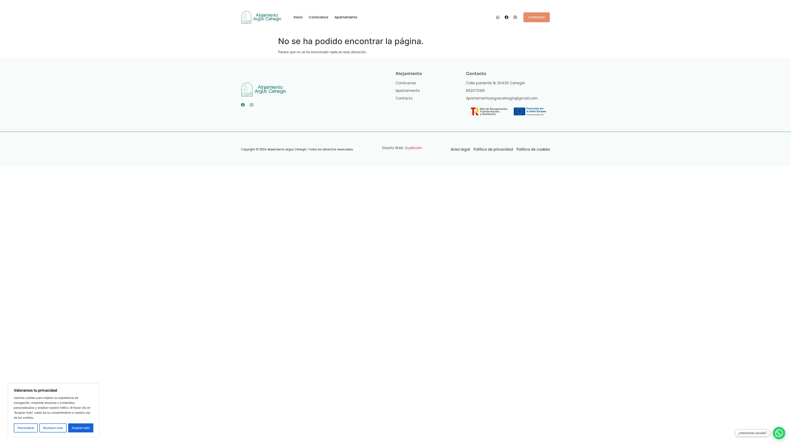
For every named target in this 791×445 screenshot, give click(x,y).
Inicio (298, 17)
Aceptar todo (81, 428)
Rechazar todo (53, 428)
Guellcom (413, 147)
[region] (53, 410)
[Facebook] (243, 105)
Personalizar (26, 428)
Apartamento (346, 17)
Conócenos (318, 17)
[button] (779, 433)
